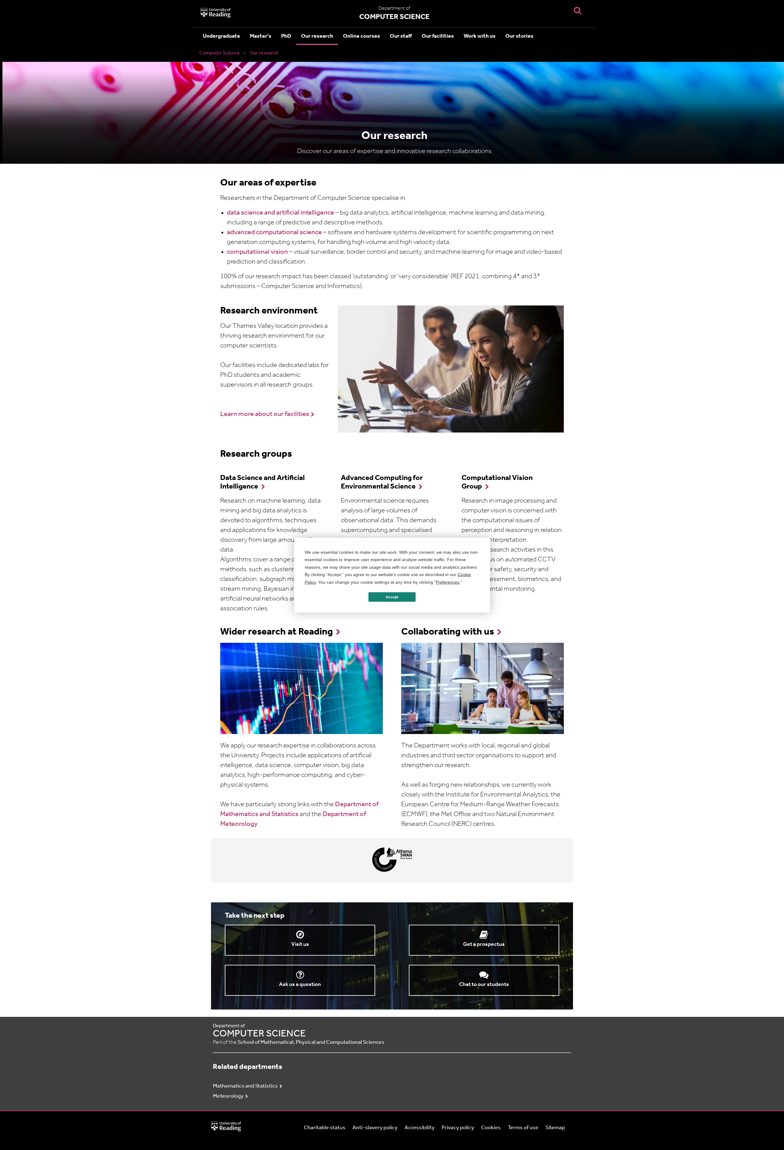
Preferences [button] (447, 581)
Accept (392, 597)
